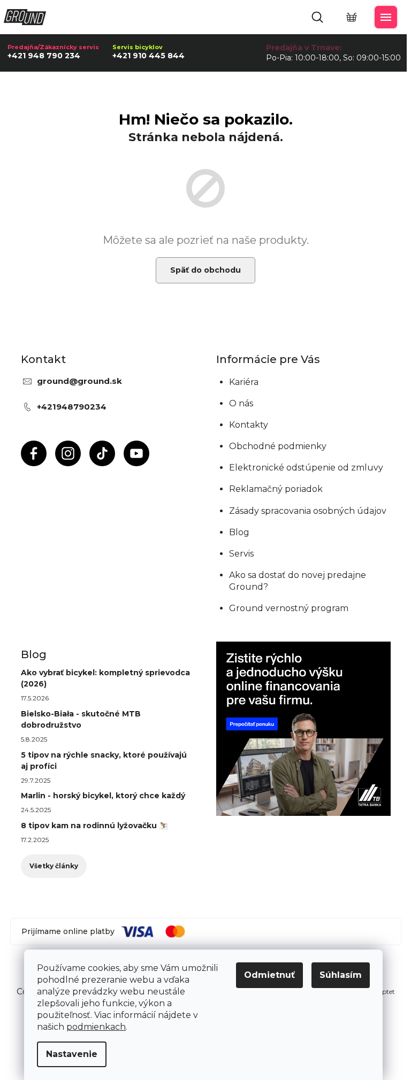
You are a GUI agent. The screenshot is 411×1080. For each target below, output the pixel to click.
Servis (241, 554)
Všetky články (53, 866)
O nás (241, 403)
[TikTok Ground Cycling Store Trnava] (102, 453)
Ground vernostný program (288, 608)
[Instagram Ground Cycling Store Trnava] (68, 453)
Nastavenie (71, 1054)
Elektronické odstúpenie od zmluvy (306, 467)
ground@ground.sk (79, 381)
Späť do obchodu (205, 270)
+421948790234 (71, 407)
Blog (239, 532)
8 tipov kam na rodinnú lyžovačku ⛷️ (94, 825)
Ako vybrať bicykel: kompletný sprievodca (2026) (105, 678)
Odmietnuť (269, 975)
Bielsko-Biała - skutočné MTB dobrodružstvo (81, 719)
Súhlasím (340, 975)
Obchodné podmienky (277, 446)
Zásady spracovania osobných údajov (307, 511)
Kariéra (243, 382)
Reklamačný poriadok (276, 489)
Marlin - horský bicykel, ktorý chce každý (103, 795)
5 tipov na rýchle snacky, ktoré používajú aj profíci (104, 760)
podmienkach (96, 1027)
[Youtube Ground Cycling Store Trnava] (136, 453)
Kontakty (248, 425)
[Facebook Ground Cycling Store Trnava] (34, 453)
